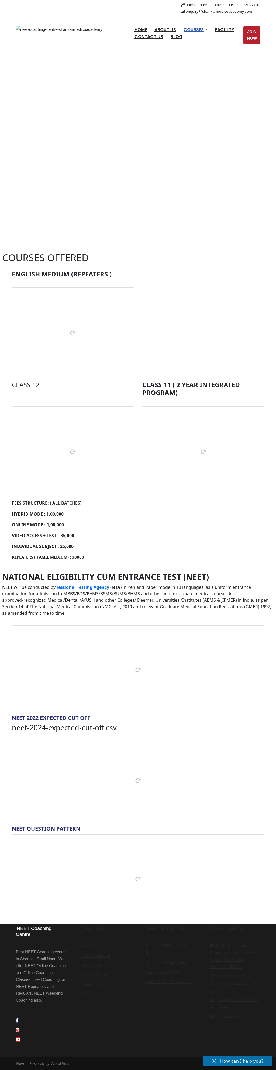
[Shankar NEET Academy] (63, 35)
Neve (20, 1063)
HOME (140, 29)
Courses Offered (95, 955)
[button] (206, 29)
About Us (89, 946)
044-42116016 (227, 1016)
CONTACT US (148, 37)
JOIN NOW (252, 35)
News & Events (94, 974)
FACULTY (224, 29)
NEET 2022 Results (162, 972)
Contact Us (91, 984)
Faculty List (91, 965)
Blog (84, 994)
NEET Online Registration (168, 981)
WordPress (61, 1063)
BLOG (176, 37)
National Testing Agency (83, 587)
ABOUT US (165, 29)
